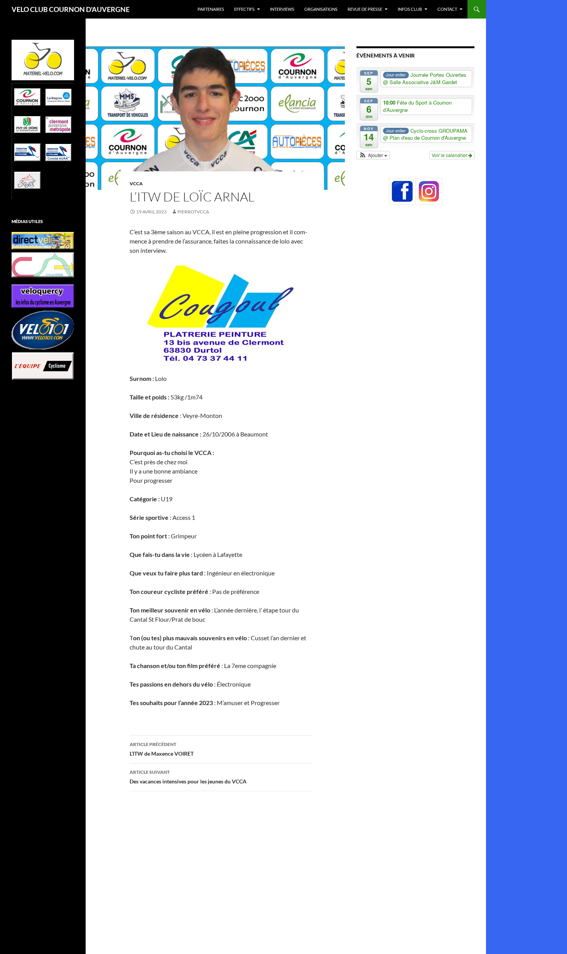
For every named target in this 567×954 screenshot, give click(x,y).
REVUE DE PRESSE (365, 9)
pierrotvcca (193, 212)
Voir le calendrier (450, 155)
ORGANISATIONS (321, 9)
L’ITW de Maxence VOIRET (162, 749)
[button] (373, 155)
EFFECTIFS (244, 9)
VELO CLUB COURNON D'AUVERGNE (71, 9)
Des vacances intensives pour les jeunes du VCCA (188, 777)
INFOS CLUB (410, 9)
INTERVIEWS (282, 9)
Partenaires (210, 9)
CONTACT (447, 9)
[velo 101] (43, 330)
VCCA (136, 183)
